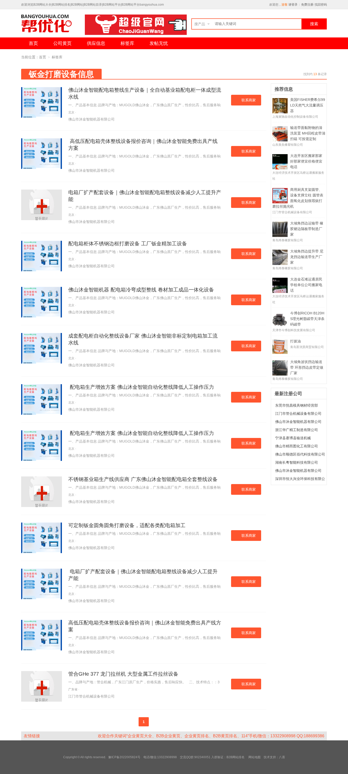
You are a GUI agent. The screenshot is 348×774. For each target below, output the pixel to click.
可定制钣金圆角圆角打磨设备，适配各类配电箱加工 (126, 525)
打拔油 (295, 341)
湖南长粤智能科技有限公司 (296, 462)
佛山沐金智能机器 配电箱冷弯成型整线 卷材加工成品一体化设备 (141, 289)
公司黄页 (62, 43)
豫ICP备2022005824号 (124, 757)
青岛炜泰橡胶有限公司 (287, 240)
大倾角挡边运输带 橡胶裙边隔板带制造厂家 (306, 228)
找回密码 (321, 4)
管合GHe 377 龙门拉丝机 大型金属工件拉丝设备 (123, 674)
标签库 (127, 43)
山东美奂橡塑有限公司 (287, 144)
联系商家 (249, 100)
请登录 (293, 4)
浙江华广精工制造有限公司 (296, 430)
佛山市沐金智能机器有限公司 (91, 119)
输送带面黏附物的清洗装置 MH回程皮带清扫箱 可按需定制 (307, 133)
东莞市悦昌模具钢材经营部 (296, 405)
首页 (33, 43)
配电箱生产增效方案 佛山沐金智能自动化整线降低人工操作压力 (141, 387)
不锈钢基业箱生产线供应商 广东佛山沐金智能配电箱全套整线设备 (143, 479)
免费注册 (307, 4)
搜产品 (199, 24)
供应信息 (96, 43)
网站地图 (254, 757)
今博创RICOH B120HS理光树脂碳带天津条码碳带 (307, 318)
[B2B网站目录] (53, 25)
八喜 (282, 757)
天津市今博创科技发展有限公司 (293, 330)
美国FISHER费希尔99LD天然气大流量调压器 (307, 105)
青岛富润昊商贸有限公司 (307, 347)
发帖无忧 (159, 43)
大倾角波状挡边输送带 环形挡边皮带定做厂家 (306, 367)
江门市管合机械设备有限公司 (91, 696)
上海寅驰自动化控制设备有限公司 (295, 116)
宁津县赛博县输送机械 (293, 438)
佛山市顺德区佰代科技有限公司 (300, 454)
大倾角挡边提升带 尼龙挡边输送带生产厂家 (306, 256)
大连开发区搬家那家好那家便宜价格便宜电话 (306, 161)
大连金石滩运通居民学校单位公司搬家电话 (306, 284)
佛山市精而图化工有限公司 (296, 446)
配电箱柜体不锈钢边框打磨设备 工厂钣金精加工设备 (127, 243)
